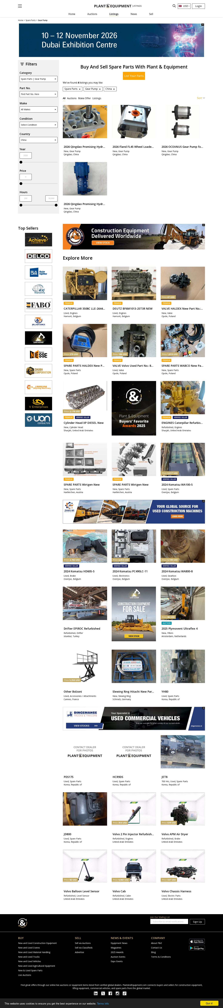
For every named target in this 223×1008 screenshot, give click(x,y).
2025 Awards (117, 952)
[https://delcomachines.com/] (38, 257)
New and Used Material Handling (34, 952)
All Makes (25, 109)
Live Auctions (24, 975)
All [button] (64, 98)
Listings (113, 14)
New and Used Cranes (29, 947)
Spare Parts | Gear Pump (33, 78)
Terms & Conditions (161, 956)
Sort (199, 98)
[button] (20, 6)
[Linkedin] (97, 993)
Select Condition (29, 124)
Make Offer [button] (84, 98)
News (134, 14)
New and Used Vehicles (29, 961)
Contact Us (156, 947)
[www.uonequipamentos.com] (38, 421)
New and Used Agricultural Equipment (36, 965)
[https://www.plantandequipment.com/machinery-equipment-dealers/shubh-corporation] (38, 372)
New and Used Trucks (29, 956)
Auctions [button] (72, 98)
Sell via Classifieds (84, 947)
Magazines (116, 947)
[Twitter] (104, 993)
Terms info (103, 1003)
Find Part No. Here (30, 94)
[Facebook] (112, 993)
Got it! (209, 1003)
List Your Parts (134, 76)
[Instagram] (119, 993)
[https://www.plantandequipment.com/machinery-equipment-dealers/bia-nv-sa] (38, 274)
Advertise (79, 952)
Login (198, 6)
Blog (153, 952)
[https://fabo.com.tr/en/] (38, 306)
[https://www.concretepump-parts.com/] (38, 241)
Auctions (92, 14)
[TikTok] (126, 993)
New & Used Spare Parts (30, 970)
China (23, 139)
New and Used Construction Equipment (37, 943)
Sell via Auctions (83, 943)
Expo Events (117, 961)
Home (71, 14)
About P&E (156, 943)
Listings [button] (96, 98)
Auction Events (118, 956)
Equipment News (119, 943)
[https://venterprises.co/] (38, 405)
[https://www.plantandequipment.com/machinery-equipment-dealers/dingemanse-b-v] (134, 719)
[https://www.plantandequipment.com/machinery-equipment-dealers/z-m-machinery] (134, 512)
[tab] (64, 98)
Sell (151, 14)
